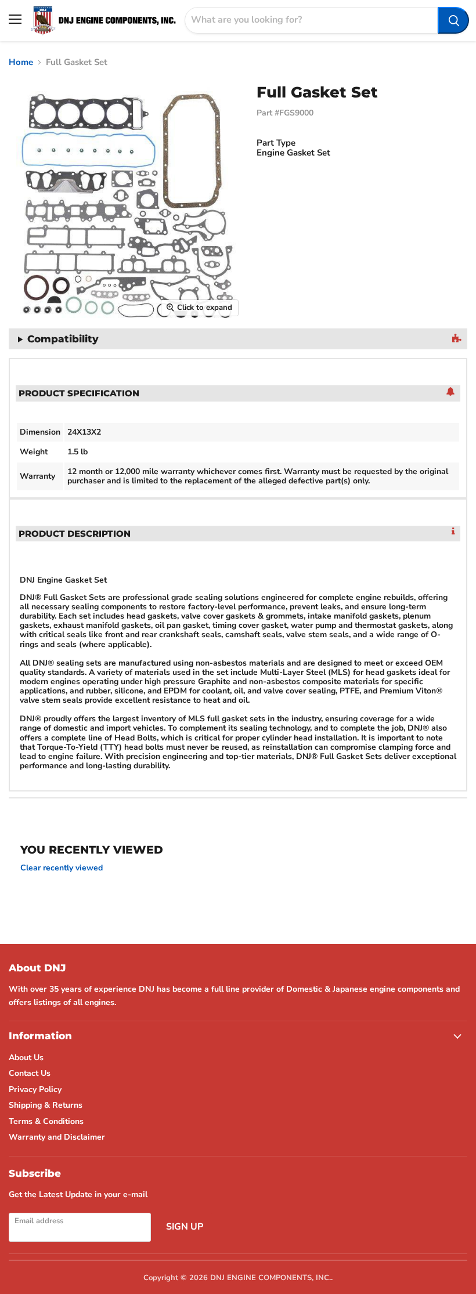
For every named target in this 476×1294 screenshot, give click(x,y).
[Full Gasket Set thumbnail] (14, 351)
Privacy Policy (35, 1089)
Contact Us (30, 1073)
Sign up (184, 1226)
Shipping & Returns (45, 1105)
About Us (26, 1057)
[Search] (453, 20)
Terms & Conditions (46, 1121)
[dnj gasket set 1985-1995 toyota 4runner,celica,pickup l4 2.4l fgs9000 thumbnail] (9, 351)
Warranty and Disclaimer (57, 1137)
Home (21, 62)
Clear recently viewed (61, 868)
